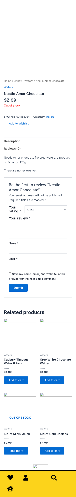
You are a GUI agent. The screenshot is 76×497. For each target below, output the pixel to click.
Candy (18, 80)
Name (13, 243)
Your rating (15, 209)
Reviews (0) (12, 148)
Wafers (28, 80)
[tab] (38, 141)
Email (13, 258)
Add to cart (16, 380)
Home (7, 80)
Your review (20, 218)
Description (12, 141)
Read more (16, 451)
